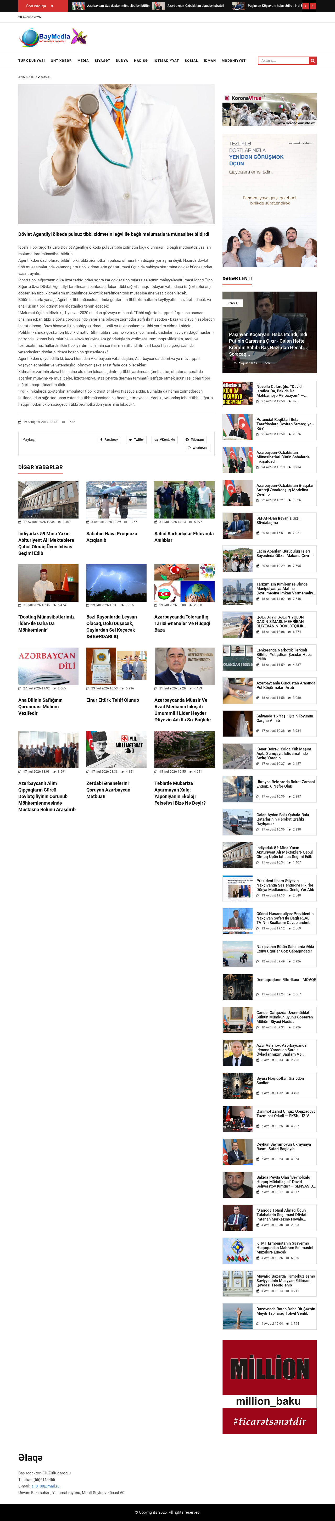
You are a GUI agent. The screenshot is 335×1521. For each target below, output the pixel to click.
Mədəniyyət (234, 61)
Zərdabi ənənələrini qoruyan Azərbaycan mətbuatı (108, 790)
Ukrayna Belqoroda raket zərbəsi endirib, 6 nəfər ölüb (285, 784)
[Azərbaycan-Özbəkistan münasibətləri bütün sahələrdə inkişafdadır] (78, 5)
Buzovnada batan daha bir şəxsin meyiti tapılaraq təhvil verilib (285, 1311)
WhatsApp (200, 448)
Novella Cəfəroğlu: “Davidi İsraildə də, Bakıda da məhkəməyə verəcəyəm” (280, 391)
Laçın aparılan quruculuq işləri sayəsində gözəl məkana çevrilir (285, 553)
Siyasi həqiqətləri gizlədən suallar (280, 1080)
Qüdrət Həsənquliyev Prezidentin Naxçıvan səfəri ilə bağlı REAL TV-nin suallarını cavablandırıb (285, 918)
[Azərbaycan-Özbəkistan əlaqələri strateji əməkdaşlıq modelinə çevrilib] (158, 5)
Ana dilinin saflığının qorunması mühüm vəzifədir (40, 706)
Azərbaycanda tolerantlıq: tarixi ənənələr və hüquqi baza (182, 623)
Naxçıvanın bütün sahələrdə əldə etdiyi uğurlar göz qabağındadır (285, 949)
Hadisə (141, 61)
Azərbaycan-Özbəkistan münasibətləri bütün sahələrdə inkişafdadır (283, 457)
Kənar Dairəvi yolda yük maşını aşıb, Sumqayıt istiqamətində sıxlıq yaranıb (283, 753)
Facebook (111, 440)
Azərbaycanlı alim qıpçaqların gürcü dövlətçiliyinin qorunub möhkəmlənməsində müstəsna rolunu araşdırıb (47, 796)
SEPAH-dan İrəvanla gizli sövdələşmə (278, 520)
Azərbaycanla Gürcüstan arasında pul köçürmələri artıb (285, 685)
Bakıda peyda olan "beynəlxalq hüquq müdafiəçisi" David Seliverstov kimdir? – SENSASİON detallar (286, 1182)
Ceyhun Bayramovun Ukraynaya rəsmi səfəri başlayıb (283, 1146)
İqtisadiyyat (166, 61)
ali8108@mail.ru (45, 1486)
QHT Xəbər (61, 61)
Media (83, 61)
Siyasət (102, 61)
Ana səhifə (27, 77)
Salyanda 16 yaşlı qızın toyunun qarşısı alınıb (284, 718)
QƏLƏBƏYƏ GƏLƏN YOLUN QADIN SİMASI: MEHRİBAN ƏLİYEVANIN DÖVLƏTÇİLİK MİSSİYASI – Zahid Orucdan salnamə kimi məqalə (280, 621)
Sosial (191, 61)
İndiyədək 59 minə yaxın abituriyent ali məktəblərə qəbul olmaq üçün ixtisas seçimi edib (284, 852)
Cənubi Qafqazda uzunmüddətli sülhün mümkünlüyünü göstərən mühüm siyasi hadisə (284, 1017)
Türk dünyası (31, 61)
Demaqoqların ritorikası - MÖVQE (286, 980)
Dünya (122, 61)
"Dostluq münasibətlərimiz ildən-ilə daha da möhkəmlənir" (46, 623)
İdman (210, 61)
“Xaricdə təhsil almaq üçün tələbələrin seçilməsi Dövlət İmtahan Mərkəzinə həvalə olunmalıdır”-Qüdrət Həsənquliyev (285, 1215)
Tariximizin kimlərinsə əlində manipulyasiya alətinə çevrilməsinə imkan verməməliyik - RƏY (286, 588)
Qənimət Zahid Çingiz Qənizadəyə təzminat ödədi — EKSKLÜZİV (285, 1113)
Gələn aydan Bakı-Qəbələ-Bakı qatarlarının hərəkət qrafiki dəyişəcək (282, 819)
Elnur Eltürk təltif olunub (112, 700)
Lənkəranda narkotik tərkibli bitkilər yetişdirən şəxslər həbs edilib (284, 654)
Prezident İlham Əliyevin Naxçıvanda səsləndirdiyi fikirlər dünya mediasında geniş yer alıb (285, 885)
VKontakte (167, 440)
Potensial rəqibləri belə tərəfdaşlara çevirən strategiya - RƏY (285, 424)
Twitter (138, 440)
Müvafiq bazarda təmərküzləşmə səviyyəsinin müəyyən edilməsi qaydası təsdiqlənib (285, 1281)
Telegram (197, 440)
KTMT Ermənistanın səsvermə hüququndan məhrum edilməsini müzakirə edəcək (284, 1248)
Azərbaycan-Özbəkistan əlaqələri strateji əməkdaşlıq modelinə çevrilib (285, 490)
